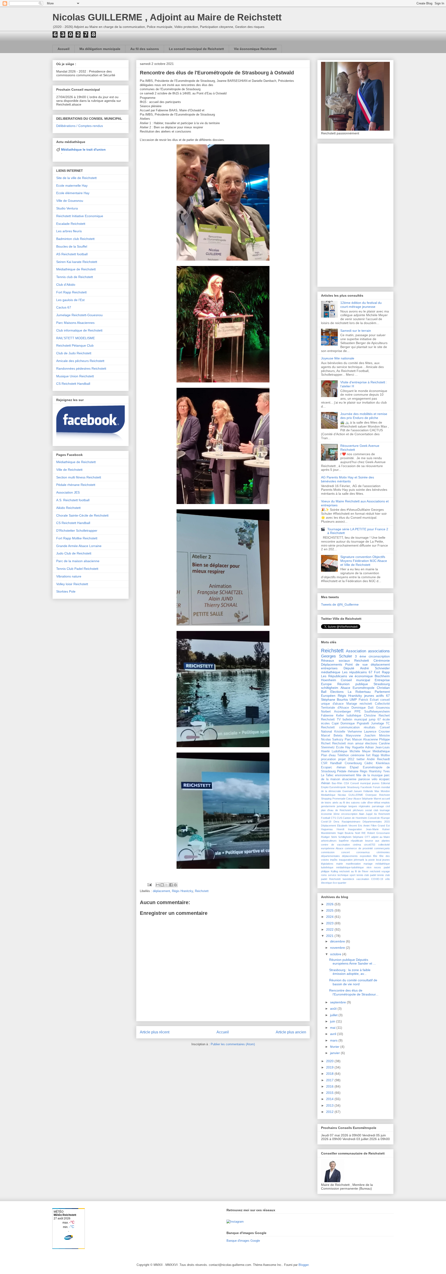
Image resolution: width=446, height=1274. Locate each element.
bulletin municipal (355, 719)
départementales (330, 856)
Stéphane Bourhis (334, 699)
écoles (325, 723)
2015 (330, 1093)
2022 (330, 929)
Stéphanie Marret (371, 798)
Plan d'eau (328, 755)
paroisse (364, 779)
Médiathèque (381, 751)
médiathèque (330, 672)
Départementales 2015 (376, 821)
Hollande (368, 791)
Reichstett (202, 891)
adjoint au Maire (380, 837)
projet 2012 (346, 759)
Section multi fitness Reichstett (78, 477)
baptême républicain (351, 840)
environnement (345, 775)
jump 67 (375, 719)
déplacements (350, 856)
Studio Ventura (67, 208)
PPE (357, 711)
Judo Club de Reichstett (73, 553)
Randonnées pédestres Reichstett (81, 368)
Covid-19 (326, 821)
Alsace (345, 688)
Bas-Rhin (337, 783)
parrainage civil (381, 806)
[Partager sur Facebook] (171, 885)
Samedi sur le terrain (355, 330)
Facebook (366, 787)
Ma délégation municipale (99, 49)
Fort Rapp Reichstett (71, 292)
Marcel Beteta (331, 735)
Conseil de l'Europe (379, 817)
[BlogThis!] (162, 885)
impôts (334, 859)
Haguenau (327, 829)
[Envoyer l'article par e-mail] (149, 884)
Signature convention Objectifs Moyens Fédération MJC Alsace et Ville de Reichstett (363, 561)
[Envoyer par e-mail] (157, 885)
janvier (335, 1053)
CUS (339, 817)
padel (387, 867)
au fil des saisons (349, 802)
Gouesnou (383, 707)
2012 (330, 1112)
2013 (330, 1105)
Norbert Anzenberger (336, 711)
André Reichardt (378, 759)
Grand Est (384, 825)
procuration (328, 759)
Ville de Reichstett (69, 469)
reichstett (366, 703)
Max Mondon (382, 791)
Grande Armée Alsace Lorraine (79, 546)
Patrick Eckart (369, 699)
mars (334, 1040)
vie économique (361, 676)
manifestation (353, 863)
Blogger (303, 1265)
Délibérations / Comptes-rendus (79, 126)
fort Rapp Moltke (378, 755)
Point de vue (356, 664)
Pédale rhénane (347, 771)
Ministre (384, 735)
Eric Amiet (364, 825)
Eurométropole (363, 688)
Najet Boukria (346, 833)
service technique (338, 875)
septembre (338, 1002)
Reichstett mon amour (347, 743)
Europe (326, 684)
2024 (330, 917)
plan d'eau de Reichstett (336, 810)
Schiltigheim (344, 837)
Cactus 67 (63, 307)
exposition (365, 856)
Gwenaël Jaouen (352, 791)
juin (333, 1021)
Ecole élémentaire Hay (72, 193)
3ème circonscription (345, 814)
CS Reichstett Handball (73, 383)
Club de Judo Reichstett (73, 353)
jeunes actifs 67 (377, 695)
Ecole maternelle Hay (72, 185)
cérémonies (383, 852)
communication (349, 727)
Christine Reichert (377, 715)
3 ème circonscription (372, 656)
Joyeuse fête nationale (337, 358)
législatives (327, 863)
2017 (330, 1080)
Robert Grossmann (378, 833)
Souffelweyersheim (377, 711)
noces (377, 867)
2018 (330, 1073)
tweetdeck (348, 879)
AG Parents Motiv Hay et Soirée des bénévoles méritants (347, 479)
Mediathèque (328, 794)
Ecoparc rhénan (333, 767)
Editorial (385, 783)
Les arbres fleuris (69, 231)
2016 (330, 1086)
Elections (337, 691)
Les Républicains (334, 676)
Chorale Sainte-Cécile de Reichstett (82, 515)
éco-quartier (339, 882)
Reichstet (384, 794)
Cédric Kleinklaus (377, 763)
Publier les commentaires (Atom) (233, 1044)
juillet (334, 1015)
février (335, 1046)
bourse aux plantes (377, 840)
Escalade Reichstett (70, 224)
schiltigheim (329, 688)
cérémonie (357, 755)
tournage (385, 810)
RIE (363, 833)
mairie (339, 863)
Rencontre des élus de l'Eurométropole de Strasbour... (353, 992)
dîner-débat (373, 802)
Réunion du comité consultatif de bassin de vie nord (353, 982)
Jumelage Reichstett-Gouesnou (79, 315)
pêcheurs (358, 810)
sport (352, 875)
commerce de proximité (359, 848)
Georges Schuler (336, 656)
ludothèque (354, 715)
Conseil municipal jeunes (365, 783)
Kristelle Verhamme (348, 731)
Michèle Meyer (360, 751)
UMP (353, 699)
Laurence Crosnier (377, 731)
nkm (369, 867)
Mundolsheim (328, 833)
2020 (330, 1061)
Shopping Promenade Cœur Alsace (341, 798)
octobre (336, 954)
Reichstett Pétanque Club (75, 345)
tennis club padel (366, 875)
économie (326, 814)
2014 (330, 1099)
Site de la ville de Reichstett (76, 178)
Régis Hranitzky (182, 891)
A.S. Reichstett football (72, 500)
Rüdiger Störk (329, 837)
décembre (338, 941)
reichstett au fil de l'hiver (353, 871)
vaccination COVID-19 (369, 879)
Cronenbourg (353, 763)
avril (333, 1034)
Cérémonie (382, 660)
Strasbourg (382, 684)
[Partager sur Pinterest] (175, 885)
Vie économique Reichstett (255, 49)
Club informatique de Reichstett (79, 330)
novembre (338, 947)
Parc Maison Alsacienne (361, 739)
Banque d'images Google (243, 1240)
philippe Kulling (329, 871)
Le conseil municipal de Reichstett (196, 49)
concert (345, 852)
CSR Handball (331, 763)
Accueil (63, 49)
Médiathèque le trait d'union (83, 149)
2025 (330, 910)
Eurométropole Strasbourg (344, 787)
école (386, 719)
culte (363, 802)
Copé (335, 723)
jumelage (342, 806)
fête (375, 856)
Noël (357, 833)
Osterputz (371, 794)
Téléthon (343, 755)
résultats (369, 727)
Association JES (68, 492)
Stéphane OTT (361, 837)
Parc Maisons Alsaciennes (75, 323)
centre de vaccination (335, 844)
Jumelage (377, 723)
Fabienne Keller (332, 715)
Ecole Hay (343, 747)
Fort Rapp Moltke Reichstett (76, 538)
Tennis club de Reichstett (74, 277)
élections (371, 743)
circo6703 (369, 844)
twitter (361, 759)
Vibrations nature (68, 576)
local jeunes (383, 859)
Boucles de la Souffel (71, 246)
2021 (330, 936)
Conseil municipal (355, 680)
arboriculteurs (329, 840)
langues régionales (359, 806)
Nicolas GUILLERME (350, 794)
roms (324, 875)
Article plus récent (154, 1032)
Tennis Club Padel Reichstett (77, 569)
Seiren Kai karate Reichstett (76, 262)
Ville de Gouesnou (69, 200)
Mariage (351, 703)
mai (333, 1027)
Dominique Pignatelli (355, 723)
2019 (330, 1067)
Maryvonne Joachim (361, 735)
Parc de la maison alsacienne (77, 561)
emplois (385, 802)
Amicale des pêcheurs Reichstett (80, 361)
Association (356, 651)
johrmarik (359, 859)
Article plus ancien (291, 1032)
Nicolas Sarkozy (332, 739)
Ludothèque (339, 751)
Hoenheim (328, 680)
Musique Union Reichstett (75, 376)
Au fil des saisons (144, 49)
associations (379, 651)
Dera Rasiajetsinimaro (347, 821)
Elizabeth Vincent (347, 825)
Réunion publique (352, 684)
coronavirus (363, 852)
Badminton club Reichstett (75, 239)
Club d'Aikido (65, 284)
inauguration (346, 859)
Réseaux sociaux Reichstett (345, 660)
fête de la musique (369, 775)
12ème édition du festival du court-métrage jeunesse (361, 305)
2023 (330, 923)
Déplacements (331, 664)
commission (327, 852)
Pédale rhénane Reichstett (75, 485)
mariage (368, 863)
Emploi (324, 787)
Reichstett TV (331, 719)
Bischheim (382, 676)
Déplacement (328, 825)
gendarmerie (328, 806)
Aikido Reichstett (68, 508)
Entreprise (382, 680)
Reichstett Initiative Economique (79, 216)
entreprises (329, 668)
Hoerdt (340, 829)
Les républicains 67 (357, 672)
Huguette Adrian (363, 747)
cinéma (357, 844)
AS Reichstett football (72, 254)
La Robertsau (359, 691)
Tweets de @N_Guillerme (340, 604)
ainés (335, 802)
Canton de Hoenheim (355, 817)
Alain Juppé (366, 814)
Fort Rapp (382, 672)
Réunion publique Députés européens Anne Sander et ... (352, 961)
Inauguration (355, 829)
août (334, 1008)
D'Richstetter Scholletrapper (76, 530)
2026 (330, 904)
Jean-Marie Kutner (378, 829)
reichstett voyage (380, 871)
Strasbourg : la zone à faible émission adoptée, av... (350, 972)
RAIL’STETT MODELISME (75, 338)
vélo (374, 779)
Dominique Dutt (362, 707)
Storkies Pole (65, 591)
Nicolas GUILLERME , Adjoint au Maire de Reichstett (167, 17)
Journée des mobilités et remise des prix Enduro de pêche (363, 416)
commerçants (382, 848)
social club (371, 810)
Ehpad (354, 767)
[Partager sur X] (166, 885)
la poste (370, 859)
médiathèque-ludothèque (350, 867)
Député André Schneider (367, 668)
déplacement (161, 891)
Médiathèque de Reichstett (76, 269)
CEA (346, 783)
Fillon (374, 825)
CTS (333, 817)
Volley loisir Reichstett (72, 584)
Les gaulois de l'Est (70, 300)
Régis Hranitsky (371, 771)
